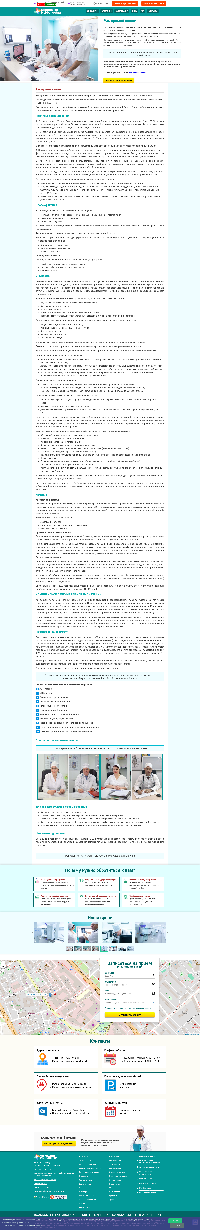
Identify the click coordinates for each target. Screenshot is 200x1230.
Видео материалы (86, 1196)
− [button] (3, 966)
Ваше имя (109, 973)
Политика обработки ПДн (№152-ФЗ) (49, 1191)
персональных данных (141, 1008)
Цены (134, 11)
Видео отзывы (85, 1184)
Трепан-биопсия (115, 1200)
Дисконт (82, 1204)
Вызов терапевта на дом (89, 1172)
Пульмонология (115, 1184)
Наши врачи (84, 1192)
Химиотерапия (115, 1168)
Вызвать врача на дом (125, 3)
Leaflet (187, 1034)
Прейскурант (84, 1176)
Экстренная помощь (117, 1172)
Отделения (107, 11)
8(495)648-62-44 (100, 3)
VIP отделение (115, 1164)
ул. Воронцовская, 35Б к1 (149, 1167)
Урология (113, 1196)
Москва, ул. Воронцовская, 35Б (50, 2)
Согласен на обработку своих (129, 1008)
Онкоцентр (92, 11)
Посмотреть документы (58, 1143)
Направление (111, 1000)
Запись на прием (86, 1160)
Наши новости (85, 1188)
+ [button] (3, 963)
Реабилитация (115, 1160)
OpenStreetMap (194, 1034)
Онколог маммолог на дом (90, 1168)
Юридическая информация (45, 1179)
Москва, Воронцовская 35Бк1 (37, 994)
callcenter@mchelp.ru (147, 1183)
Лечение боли (115, 1180)
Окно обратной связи (148, 1193)
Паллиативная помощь (118, 1176)
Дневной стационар (87, 1200)
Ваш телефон (111, 982)
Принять (175, 1221)
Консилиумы (84, 1208)
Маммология (114, 1188)
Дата (107, 991)
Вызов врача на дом (87, 1164)
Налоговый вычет (41, 1187)
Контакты (152, 11)
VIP (142, 11)
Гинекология (114, 1192)
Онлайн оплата (40, 1183)
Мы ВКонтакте (145, 1188)
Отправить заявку (130, 1014)
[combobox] (107, 985)
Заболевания (122, 11)
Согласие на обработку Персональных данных (22, 1225)
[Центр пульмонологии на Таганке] (49, 932)
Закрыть (177, 1226)
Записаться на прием (119, 80)
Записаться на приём (153, 3)
